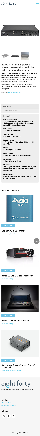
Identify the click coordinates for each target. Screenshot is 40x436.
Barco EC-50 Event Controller (15, 321)
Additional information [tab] (10, 111)
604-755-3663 (6, 403)
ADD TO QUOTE (8, 225)
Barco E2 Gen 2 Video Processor (17, 276)
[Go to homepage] (8, 4)
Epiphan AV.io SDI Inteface (14, 231)
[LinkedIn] (14, 416)
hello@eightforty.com (8, 406)
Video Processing (14, 93)
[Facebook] (9, 416)
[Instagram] (4, 416)
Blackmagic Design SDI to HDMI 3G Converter (18, 366)
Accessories (5, 234)
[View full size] (4, 14)
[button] (37, 4)
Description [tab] (7, 106)
